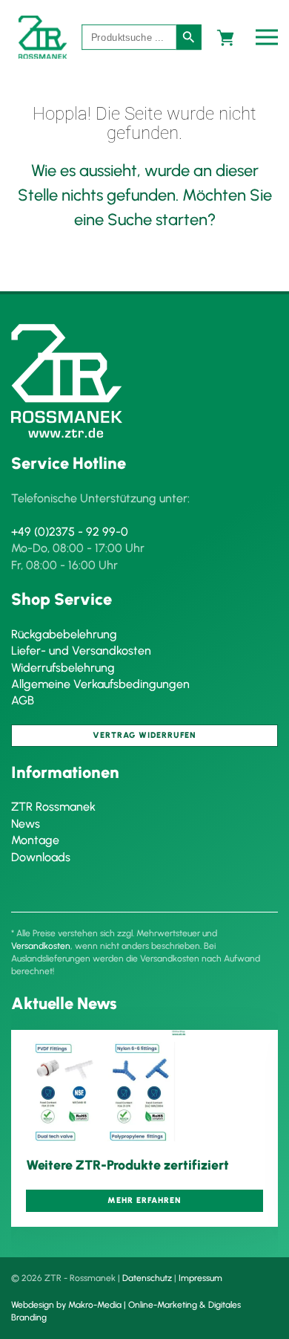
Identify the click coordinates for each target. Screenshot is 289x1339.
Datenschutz (147, 1278)
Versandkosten (40, 946)
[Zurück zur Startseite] (42, 37)
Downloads (40, 857)
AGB (22, 700)
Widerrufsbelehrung (63, 668)
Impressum (200, 1278)
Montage (35, 840)
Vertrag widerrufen (144, 735)
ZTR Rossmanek (53, 807)
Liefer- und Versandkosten (81, 650)
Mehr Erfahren (144, 1201)
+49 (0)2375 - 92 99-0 (69, 532)
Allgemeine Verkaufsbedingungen (100, 684)
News (25, 824)
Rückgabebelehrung (64, 634)
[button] (270, 37)
